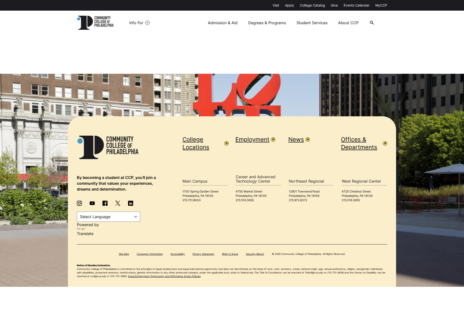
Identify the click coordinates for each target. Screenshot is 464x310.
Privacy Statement (203, 253)
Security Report (255, 253)
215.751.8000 (191, 200)
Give (334, 5)
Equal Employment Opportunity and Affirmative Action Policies (164, 276)
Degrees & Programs (267, 22)
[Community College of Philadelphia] (95, 23)
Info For (136, 22)
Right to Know (230, 253)
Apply (289, 5)
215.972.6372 (298, 200)
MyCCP (381, 5)
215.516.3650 (245, 200)
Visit (276, 5)
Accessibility (178, 253)
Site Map (124, 253)
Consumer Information (150, 253)
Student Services (312, 22)
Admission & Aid (223, 22)
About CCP (348, 22)
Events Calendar (357, 5)
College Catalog (312, 5)
